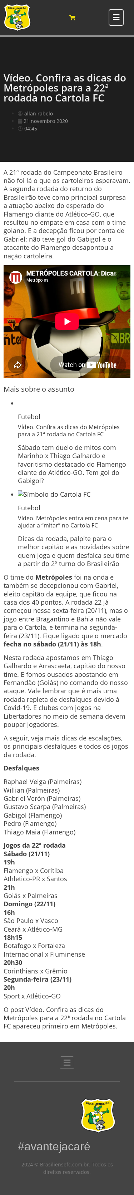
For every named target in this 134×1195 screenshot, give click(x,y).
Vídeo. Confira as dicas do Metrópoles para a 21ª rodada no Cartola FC (69, 430)
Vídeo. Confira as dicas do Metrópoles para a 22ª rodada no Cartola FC (65, 1018)
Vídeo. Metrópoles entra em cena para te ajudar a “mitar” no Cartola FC (73, 521)
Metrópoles (98, 1026)
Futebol (29, 416)
